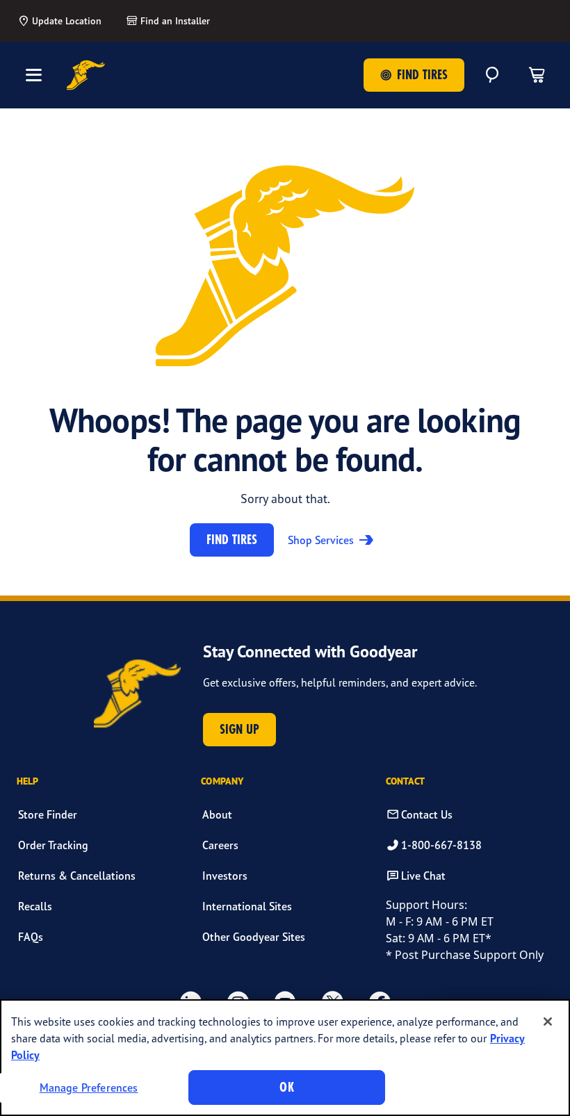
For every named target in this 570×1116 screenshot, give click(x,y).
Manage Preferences (89, 1087)
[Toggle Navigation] (33, 75)
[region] (285, 1057)
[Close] (547, 1021)
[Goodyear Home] (86, 75)
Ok (286, 1087)
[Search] (492, 75)
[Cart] (536, 75)
